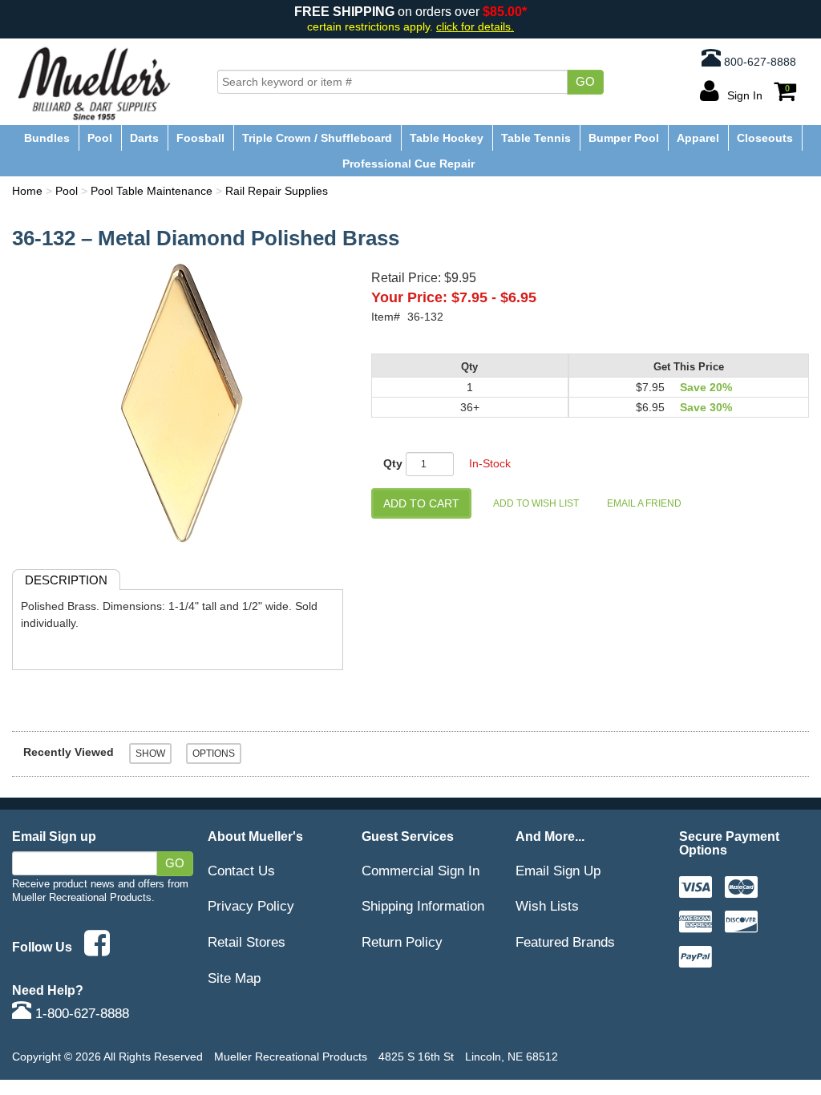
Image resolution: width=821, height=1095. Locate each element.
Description (66, 580)
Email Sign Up (558, 871)
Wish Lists (547, 906)
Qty (392, 463)
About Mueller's (255, 836)
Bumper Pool (623, 137)
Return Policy (402, 942)
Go (585, 81)
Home (27, 190)
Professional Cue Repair (408, 163)
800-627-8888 (758, 61)
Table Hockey (446, 137)
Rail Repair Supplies (276, 190)
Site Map (234, 978)
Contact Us (241, 871)
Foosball (200, 137)
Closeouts (765, 137)
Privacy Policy (251, 906)
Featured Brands (565, 942)
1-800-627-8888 (80, 1013)
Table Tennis (536, 137)
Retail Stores (246, 942)
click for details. (475, 27)
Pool (99, 137)
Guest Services (408, 836)
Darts (144, 137)
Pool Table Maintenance (151, 190)
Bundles (47, 137)
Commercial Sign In (420, 871)
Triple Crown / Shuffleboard (317, 137)
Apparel (698, 137)
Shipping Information (423, 906)
